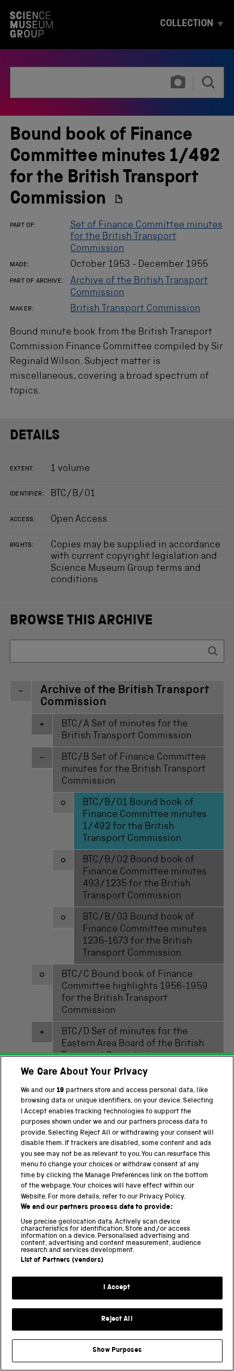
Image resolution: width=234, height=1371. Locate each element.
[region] (117, 1213)
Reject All (116, 1319)
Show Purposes (117, 1350)
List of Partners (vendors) (62, 1260)
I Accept (116, 1287)
